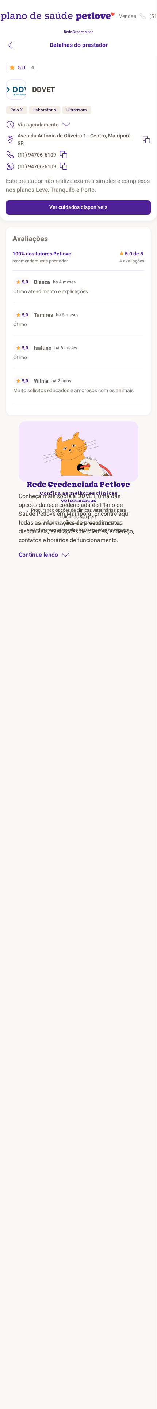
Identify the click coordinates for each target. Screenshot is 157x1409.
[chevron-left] (10, 45)
